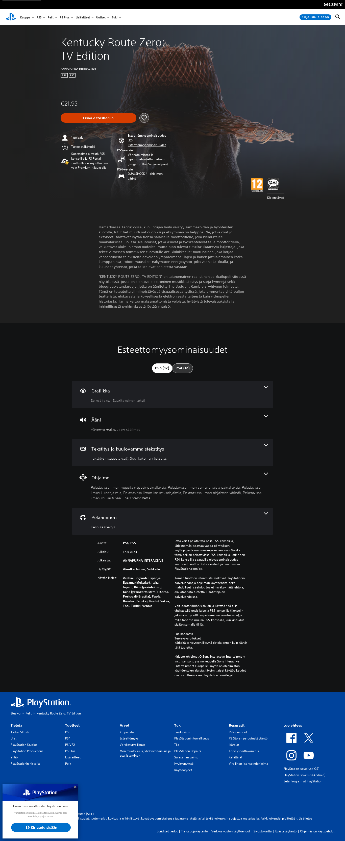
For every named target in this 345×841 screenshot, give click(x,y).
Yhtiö (14, 757)
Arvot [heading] (124, 725)
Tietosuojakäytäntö (194, 831)
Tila (176, 745)
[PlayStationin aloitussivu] (11, 17)
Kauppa (25, 17)
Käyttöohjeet (183, 770)
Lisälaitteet (83, 17)
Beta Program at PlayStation (302, 781)
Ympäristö (127, 732)
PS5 (39, 17)
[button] (147, 145)
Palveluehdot (238, 732)
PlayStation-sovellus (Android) (304, 775)
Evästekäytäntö (286, 831)
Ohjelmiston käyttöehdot (317, 831)
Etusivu (15, 713)
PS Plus (64, 17)
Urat (13, 738)
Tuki (114, 17)
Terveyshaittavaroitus (244, 751)
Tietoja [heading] (16, 725)
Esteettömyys (129, 738)
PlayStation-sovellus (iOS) (301, 768)
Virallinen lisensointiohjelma (248, 763)
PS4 (67, 738)
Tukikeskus (182, 732)
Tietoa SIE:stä (20, 732)
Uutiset (101, 17)
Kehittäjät (235, 757)
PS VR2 (70, 745)
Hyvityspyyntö (183, 763)
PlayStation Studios (24, 745)
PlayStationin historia (25, 763)
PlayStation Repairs (187, 751)
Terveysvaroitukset (188, 638)
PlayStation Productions (27, 751)
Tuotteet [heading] (72, 725)
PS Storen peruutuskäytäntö (248, 738)
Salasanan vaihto (186, 757)
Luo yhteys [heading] (292, 725)
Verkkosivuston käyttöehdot (230, 831)
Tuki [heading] (178, 725)
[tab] (162, 368)
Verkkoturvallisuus (132, 745)
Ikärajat (234, 745)
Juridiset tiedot (167, 831)
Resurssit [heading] (236, 725)
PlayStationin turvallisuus (191, 738)
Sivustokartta (263, 831)
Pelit (51, 17)
